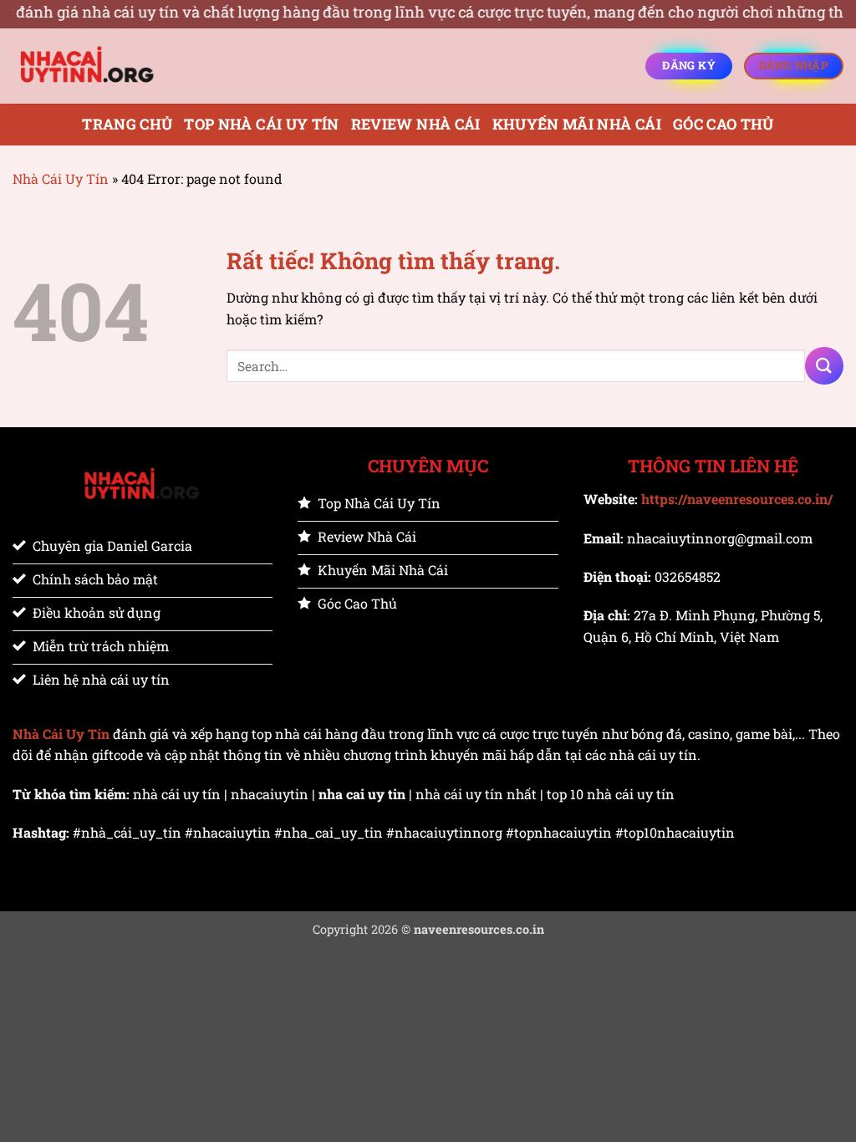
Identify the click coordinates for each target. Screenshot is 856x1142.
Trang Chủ (127, 124)
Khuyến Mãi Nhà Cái (576, 124)
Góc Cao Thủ (723, 124)
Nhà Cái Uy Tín (61, 178)
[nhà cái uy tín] (96, 66)
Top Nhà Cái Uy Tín (261, 124)
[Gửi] (824, 366)
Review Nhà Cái (416, 124)
